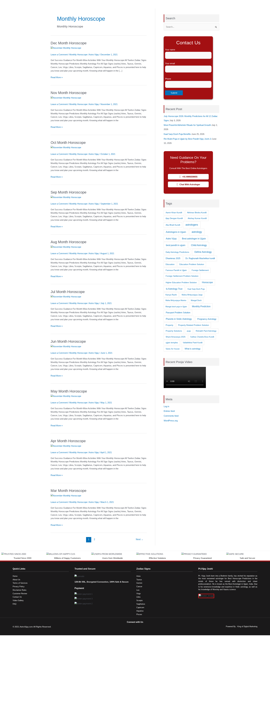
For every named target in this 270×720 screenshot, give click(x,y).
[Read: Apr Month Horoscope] (66, 446)
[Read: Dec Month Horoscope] (66, 48)
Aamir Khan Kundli (174, 212)
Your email (170, 63)
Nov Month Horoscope (68, 93)
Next (139, 539)
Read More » (57, 77)
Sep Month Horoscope (68, 192)
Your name (170, 49)
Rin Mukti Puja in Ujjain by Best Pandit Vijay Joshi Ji (187, 139)
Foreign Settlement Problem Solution (182, 276)
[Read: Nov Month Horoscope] (66, 97)
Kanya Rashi (171, 295)
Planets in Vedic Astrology (179, 319)
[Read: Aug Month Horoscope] (66, 247)
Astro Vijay (171, 238)
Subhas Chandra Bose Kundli (202, 337)
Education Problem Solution (191, 264)
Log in (166, 406)
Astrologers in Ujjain (176, 232)
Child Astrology (199, 245)
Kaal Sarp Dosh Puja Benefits (177, 134)
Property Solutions (174, 331)
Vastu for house (173, 349)
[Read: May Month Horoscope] (66, 396)
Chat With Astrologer (189, 184)
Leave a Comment (59, 54)
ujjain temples (172, 342)
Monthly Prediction (201, 306)
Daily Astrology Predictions (177, 252)
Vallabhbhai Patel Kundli (192, 343)
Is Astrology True (174, 289)
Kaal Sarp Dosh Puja (196, 289)
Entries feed (169, 411)
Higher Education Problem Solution (181, 282)
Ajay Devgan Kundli (174, 218)
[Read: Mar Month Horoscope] (66, 495)
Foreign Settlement (200, 270)
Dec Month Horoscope (68, 43)
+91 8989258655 (189, 177)
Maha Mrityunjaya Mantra (176, 300)
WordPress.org (171, 420)
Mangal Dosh (196, 300)
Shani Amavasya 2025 (175, 337)
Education (170, 264)
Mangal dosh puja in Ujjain (176, 307)
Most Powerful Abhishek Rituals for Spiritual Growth (187, 125)
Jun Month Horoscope (68, 341)
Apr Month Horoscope (68, 441)
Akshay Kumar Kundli (197, 218)
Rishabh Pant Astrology (206, 331)
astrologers (191, 224)
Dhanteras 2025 (173, 258)
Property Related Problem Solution (193, 325)
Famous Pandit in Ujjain (176, 270)
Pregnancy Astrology (206, 319)
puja (189, 331)
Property (169, 325)
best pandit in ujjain (175, 245)
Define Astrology (203, 252)
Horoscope (207, 282)
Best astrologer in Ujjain (194, 238)
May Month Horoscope (69, 391)
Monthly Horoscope (78, 54)
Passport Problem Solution (178, 312)
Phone (168, 79)
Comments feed (171, 416)
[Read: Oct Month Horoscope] (66, 147)
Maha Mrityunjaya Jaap (192, 295)
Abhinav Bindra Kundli (197, 213)
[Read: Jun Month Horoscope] (66, 346)
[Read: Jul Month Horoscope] (66, 296)
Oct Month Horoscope (68, 142)
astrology (197, 232)
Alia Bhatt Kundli (173, 225)
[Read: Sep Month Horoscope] (66, 197)
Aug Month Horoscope (68, 242)
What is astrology (193, 348)
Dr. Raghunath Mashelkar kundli (200, 258)
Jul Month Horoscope (68, 292)
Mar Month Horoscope (68, 490)
